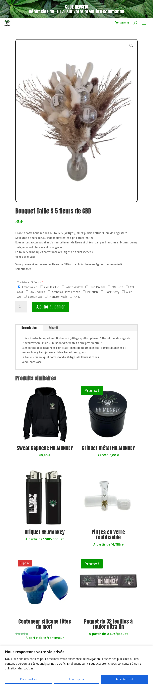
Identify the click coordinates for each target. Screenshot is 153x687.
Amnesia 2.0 (29, 287)
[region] (76, 666)
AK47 (76, 297)
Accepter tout (124, 679)
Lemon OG (34, 297)
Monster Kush (57, 297)
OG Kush (117, 287)
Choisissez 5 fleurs (29, 282)
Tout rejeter (76, 679)
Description (29, 328)
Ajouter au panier (50, 307)
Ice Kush (92, 292)
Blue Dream (97, 287)
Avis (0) (53, 328)
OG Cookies (37, 292)
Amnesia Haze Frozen (65, 292)
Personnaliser (28, 679)
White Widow (74, 287)
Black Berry (111, 292)
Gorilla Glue (51, 287)
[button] (131, 45)
